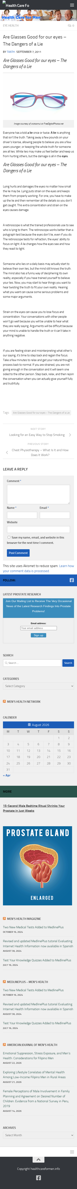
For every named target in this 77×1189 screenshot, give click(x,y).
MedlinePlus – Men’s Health (27, 982)
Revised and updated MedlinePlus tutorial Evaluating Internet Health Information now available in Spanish (38, 943)
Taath (11, 52)
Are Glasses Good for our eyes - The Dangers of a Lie (41, 412)
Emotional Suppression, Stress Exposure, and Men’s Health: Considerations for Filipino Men (36, 1055)
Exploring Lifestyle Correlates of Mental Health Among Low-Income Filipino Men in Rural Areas (34, 1074)
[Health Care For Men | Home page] (20, 5)
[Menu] (72, 5)
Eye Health (11, 25)
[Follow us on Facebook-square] (71, 580)
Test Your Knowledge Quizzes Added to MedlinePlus (37, 960)
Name (11, 508)
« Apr (6, 775)
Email (44, 508)
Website (12, 522)
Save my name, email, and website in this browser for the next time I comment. (35, 540)
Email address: (38, 623)
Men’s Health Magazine (24, 919)
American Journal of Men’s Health (32, 1045)
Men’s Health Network (23, 701)
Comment (14, 481)
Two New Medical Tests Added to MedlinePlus (33, 927)
